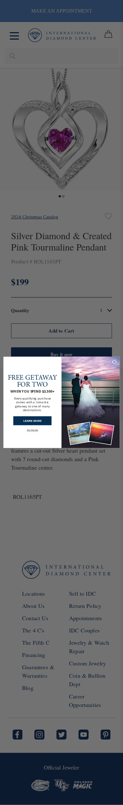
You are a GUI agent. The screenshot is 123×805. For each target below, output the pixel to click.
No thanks (32, 430)
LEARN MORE (32, 421)
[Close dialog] (114, 362)
